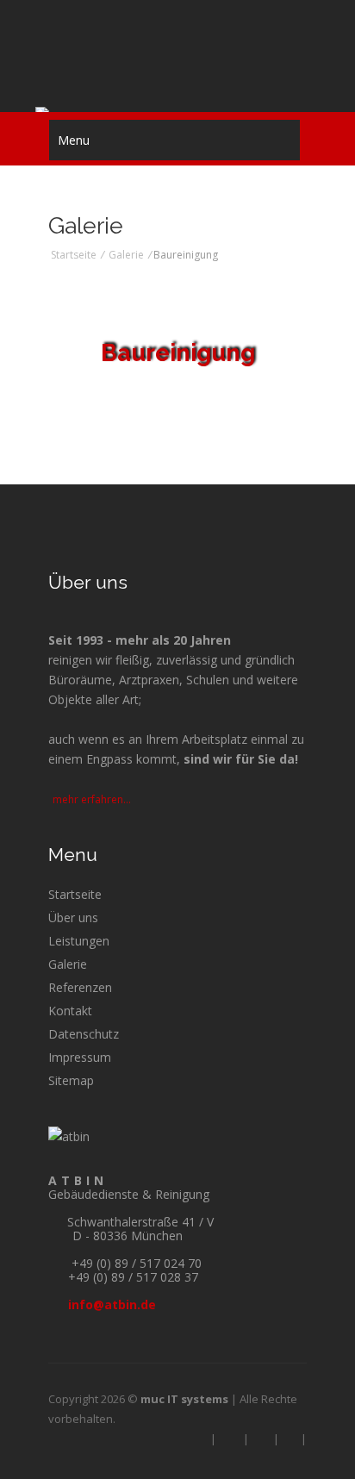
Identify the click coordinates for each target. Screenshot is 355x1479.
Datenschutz (83, 1034)
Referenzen (80, 987)
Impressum (79, 1057)
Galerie (126, 254)
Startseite (74, 254)
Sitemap (71, 1080)
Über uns (73, 917)
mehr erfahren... (93, 799)
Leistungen (78, 941)
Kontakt (70, 1010)
